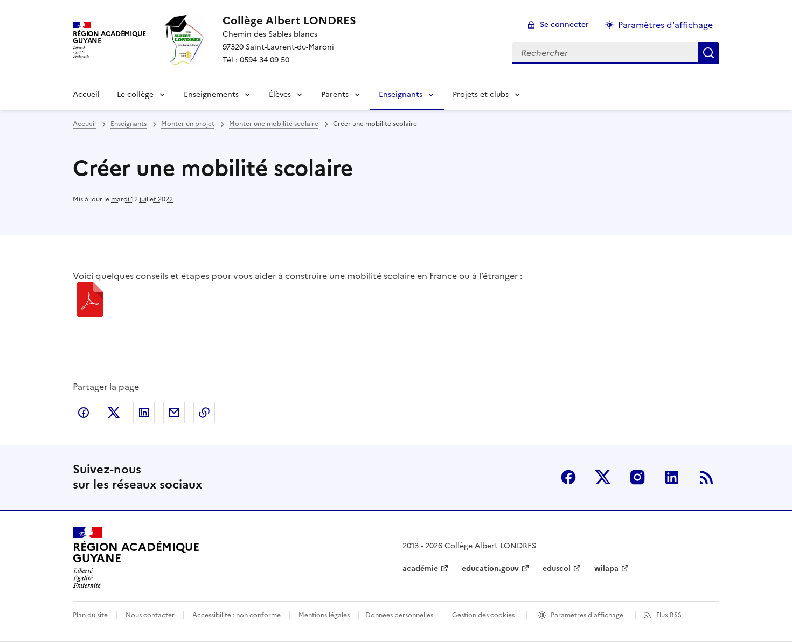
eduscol (557, 568)
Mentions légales (324, 615)
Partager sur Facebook (83, 412)
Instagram (637, 477)
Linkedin (672, 477)
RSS (706, 477)
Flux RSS (669, 615)
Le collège (135, 94)
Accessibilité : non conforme (236, 615)
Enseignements (211, 94)
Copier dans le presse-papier (204, 412)
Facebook (568, 477)
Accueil (86, 94)
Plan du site (90, 615)
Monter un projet (187, 124)
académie (420, 568)
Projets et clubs (481, 94)
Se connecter (564, 24)
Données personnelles (399, 615)
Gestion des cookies (483, 615)
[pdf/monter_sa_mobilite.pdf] (90, 301)
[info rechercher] (708, 53)
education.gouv (490, 568)
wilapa (606, 568)
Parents (335, 94)
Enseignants (400, 94)
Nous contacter (150, 615)
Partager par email (174, 412)
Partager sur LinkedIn (144, 412)
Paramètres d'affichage (665, 24)
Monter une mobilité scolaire (273, 124)
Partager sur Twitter (113, 412)
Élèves (280, 94)
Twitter (603, 477)
